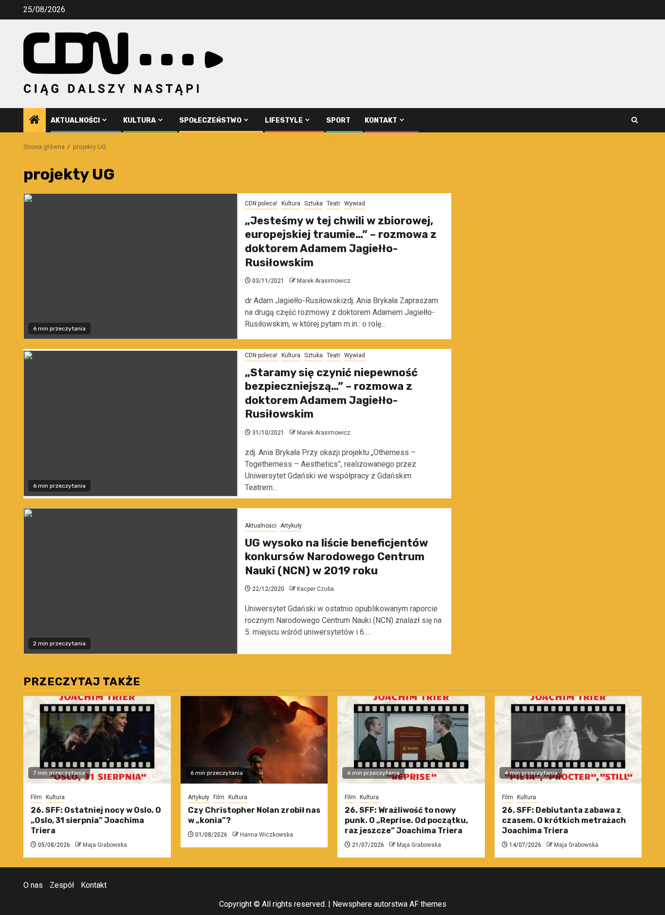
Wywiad (354, 203)
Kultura (139, 120)
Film (36, 797)
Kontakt (381, 120)
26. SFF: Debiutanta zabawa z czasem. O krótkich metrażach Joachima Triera (564, 820)
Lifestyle (284, 120)
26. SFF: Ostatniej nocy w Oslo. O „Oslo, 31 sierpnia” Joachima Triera (96, 820)
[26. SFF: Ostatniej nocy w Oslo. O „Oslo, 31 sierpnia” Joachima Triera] (97, 740)
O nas (33, 885)
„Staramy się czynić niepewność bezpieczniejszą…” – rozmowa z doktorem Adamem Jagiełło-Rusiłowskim (331, 393)
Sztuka (313, 203)
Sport (338, 120)
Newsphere (352, 904)
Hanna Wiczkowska (266, 834)
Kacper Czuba (315, 589)
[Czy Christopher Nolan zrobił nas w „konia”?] (254, 740)
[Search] (634, 119)
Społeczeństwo (210, 120)
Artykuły (291, 525)
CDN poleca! (261, 203)
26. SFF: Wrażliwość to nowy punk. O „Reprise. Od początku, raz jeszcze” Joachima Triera (406, 820)
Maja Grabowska (105, 845)
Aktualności (75, 120)
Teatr (333, 203)
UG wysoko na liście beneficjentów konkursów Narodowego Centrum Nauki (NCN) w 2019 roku (336, 556)
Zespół (62, 885)
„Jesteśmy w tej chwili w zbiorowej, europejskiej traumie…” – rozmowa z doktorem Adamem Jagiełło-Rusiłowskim (341, 241)
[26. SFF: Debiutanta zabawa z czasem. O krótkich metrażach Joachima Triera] (568, 740)
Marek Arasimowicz (324, 280)
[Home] (34, 121)
